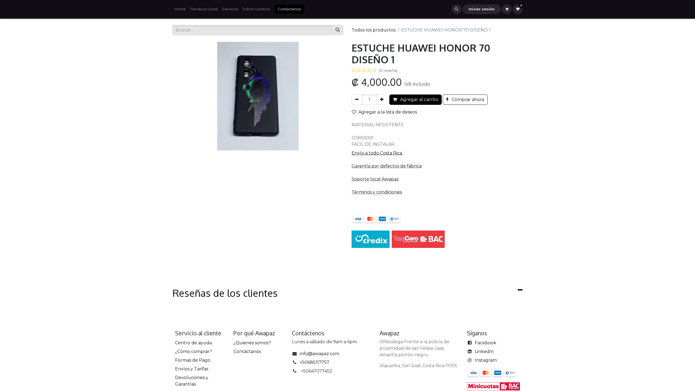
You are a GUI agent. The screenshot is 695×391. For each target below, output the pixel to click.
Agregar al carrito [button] (418, 99)
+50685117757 (314, 362)
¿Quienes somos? (252, 342)
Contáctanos (247, 351)
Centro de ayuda (193, 342)
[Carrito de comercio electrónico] (507, 9)
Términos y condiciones (377, 192)
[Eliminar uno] (357, 99)
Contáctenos (289, 9)
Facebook (485, 342)
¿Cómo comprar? (193, 351)
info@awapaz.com (319, 353)
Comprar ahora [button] (467, 99)
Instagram (486, 360)
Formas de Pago (192, 360)
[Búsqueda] (337, 30)
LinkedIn (484, 351)
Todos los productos (374, 30)
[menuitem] (180, 9)
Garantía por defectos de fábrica (387, 166)
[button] (457, 9)
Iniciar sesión (482, 9)
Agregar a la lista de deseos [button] (387, 112)
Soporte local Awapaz (375, 179)
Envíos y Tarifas (191, 368)
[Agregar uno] (382, 99)
